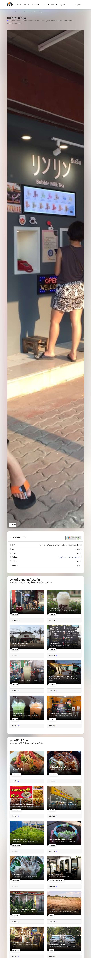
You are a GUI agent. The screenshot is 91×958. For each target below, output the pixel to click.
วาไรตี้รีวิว (34, 4)
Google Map (74, 537)
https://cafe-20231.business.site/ (69, 557)
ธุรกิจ (53, 4)
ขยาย (14, 525)
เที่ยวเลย (44, 4)
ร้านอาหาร (18, 12)
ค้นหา (26, 4)
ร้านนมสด (27, 12)
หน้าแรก (18, 4)
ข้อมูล (61, 4)
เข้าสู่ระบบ (78, 4)
